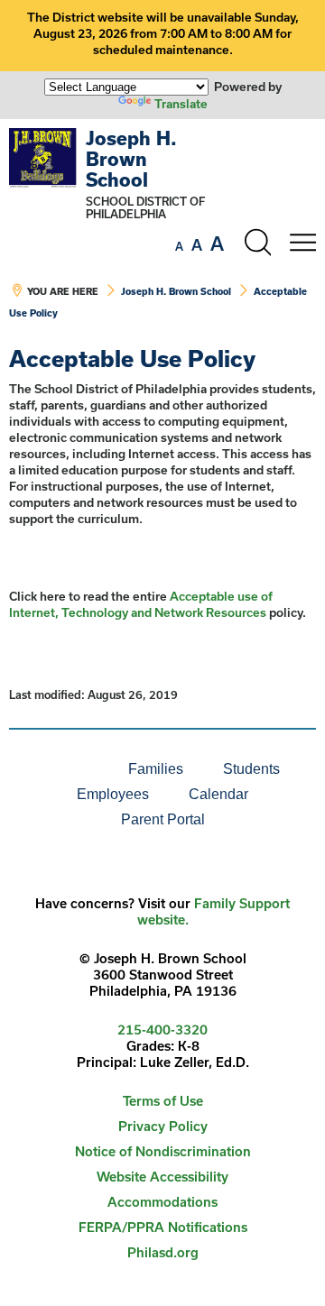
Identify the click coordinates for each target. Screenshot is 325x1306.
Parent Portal (163, 819)
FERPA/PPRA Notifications (163, 1227)
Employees (113, 794)
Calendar (218, 794)
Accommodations (162, 1201)
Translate (181, 104)
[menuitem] (47, 769)
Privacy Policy (163, 1126)
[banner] (162, 232)
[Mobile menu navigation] (302, 243)
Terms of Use (163, 1100)
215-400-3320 (162, 1029)
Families (155, 769)
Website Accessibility (162, 1176)
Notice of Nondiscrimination (163, 1151)
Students (251, 769)
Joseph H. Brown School (131, 158)
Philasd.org (163, 1252)
